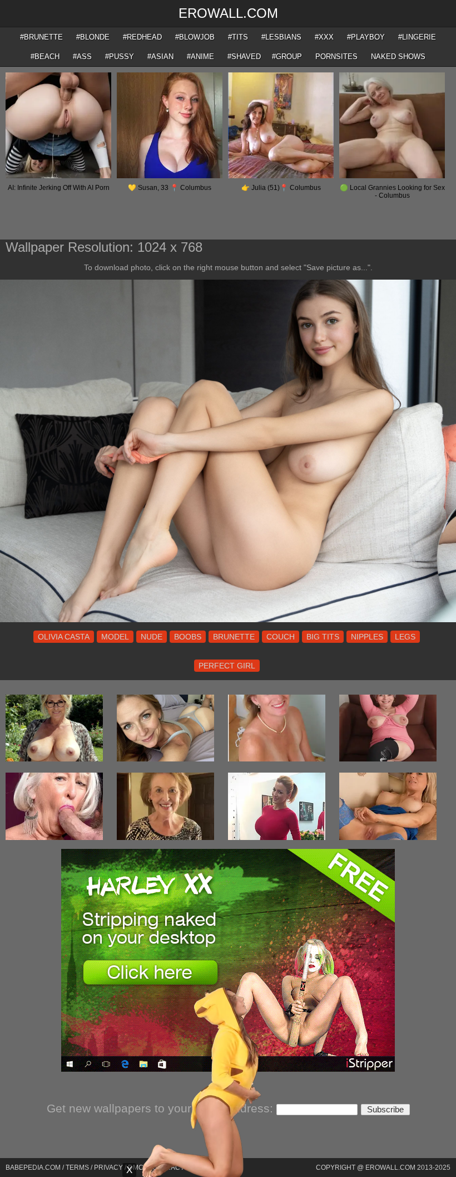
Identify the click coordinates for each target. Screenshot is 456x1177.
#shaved (244, 56)
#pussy (119, 56)
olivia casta (64, 636)
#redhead (142, 37)
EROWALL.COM (228, 13)
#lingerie (417, 37)
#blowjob (195, 37)
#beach (45, 56)
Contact (168, 1167)
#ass (82, 56)
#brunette (41, 37)
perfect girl (227, 665)
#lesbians (281, 37)
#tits (238, 37)
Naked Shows (398, 56)
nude (151, 636)
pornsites (336, 56)
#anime (200, 56)
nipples (367, 636)
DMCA (137, 1167)
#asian (160, 56)
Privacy (108, 1167)
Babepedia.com (33, 1167)
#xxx (324, 37)
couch (280, 636)
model (115, 636)
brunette (234, 636)
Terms (77, 1167)
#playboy (366, 37)
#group (287, 56)
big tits (322, 636)
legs (405, 636)
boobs (187, 636)
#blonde (93, 37)
